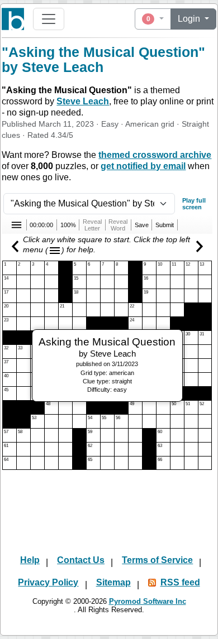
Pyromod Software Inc (147, 601)
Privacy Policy (48, 582)
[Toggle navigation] (48, 19)
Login (190, 18)
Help (30, 560)
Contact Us (81, 560)
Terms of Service (157, 560)
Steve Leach (82, 101)
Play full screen (194, 203)
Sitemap (113, 582)
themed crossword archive (154, 155)
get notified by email (143, 166)
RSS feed (180, 582)
